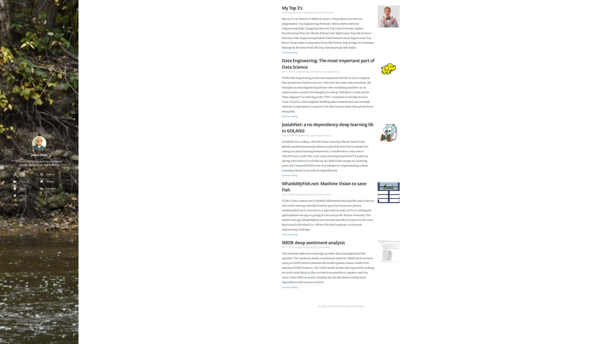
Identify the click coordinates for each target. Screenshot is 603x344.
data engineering (331, 71)
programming (310, 12)
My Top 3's (292, 8)
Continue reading (289, 52)
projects (314, 135)
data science (323, 12)
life (331, 12)
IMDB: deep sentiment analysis (313, 243)
